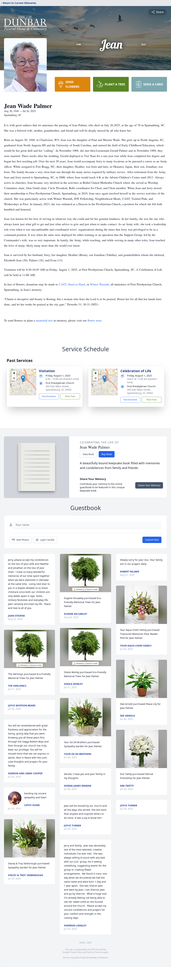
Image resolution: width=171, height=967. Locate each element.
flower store (95, 320)
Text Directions (49, 396)
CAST (62, 284)
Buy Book (107, 454)
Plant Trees (70, 396)
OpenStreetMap (89, 957)
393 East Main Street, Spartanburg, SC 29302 (58, 388)
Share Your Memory (149, 485)
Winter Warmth (99, 284)
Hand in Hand (76, 284)
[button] (23, 378)
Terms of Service (94, 952)
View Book (88, 454)
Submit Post (152, 539)
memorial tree (44, 320)
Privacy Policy (76, 952)
